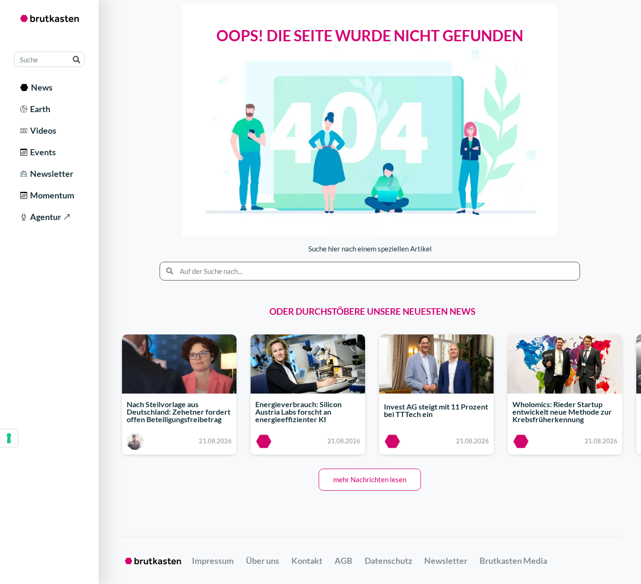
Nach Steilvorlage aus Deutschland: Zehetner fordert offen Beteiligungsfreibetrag (178, 412)
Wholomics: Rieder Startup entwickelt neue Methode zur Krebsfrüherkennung (562, 412)
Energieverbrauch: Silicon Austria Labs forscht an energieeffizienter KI (298, 412)
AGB (343, 560)
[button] (370, 480)
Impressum (213, 560)
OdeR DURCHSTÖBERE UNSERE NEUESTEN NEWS (372, 311)
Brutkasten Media (513, 560)
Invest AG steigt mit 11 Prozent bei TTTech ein (436, 410)
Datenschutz (388, 560)
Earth (38, 109)
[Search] (76, 59)
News (40, 87)
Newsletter (50, 173)
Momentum (50, 195)
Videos (41, 130)
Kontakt (306, 560)
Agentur (44, 217)
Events (41, 152)
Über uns (262, 560)
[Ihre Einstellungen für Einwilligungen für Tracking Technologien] (9, 438)
